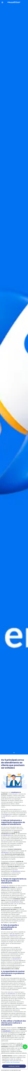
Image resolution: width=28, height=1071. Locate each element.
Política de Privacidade (13, 1062)
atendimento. (5, 852)
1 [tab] (14, 752)
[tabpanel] (14, 379)
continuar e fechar (14, 1066)
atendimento (15, 792)
